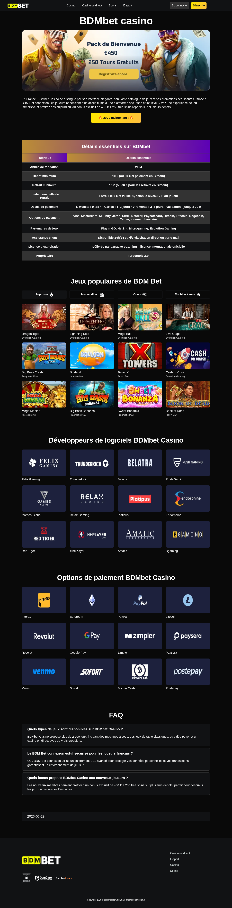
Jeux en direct (89, 294)
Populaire (41, 294)
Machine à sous (185, 294)
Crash (137, 294)
